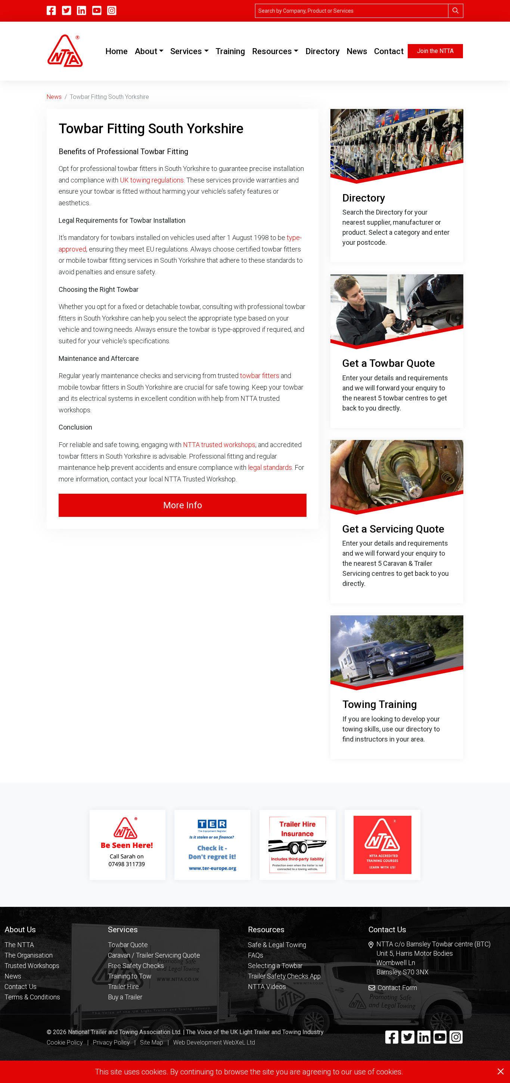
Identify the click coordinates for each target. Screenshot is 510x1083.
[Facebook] (391, 1040)
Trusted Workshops (31, 966)
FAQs (255, 955)
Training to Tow (129, 976)
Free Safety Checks (136, 966)
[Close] (501, 1071)
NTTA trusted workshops (219, 445)
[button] (32, 929)
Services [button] (186, 51)
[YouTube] (97, 11)
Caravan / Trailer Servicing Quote (154, 955)
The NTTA (19, 945)
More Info (182, 505)
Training (230, 51)
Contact (389, 51)
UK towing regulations (152, 180)
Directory (322, 51)
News (356, 51)
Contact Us (20, 986)
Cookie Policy (65, 1042)
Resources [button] (272, 51)
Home (118, 51)
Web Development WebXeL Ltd (214, 1042)
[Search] (455, 11)
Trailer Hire (123, 986)
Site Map (151, 1042)
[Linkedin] (423, 1040)
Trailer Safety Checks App (284, 976)
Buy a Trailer (125, 997)
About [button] (146, 51)
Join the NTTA (435, 50)
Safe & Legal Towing (277, 945)
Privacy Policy (111, 1042)
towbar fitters (259, 376)
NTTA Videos (267, 986)
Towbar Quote (128, 945)
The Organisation (28, 955)
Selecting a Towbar (275, 966)
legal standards (270, 467)
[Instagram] (111, 11)
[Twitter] (407, 1040)
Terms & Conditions (32, 997)
